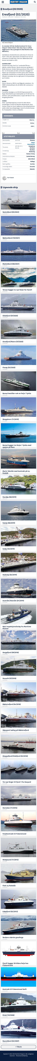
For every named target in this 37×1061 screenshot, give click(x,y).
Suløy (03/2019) (9, 549)
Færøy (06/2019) (9, 523)
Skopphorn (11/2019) (11, 419)
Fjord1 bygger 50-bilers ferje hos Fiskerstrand (15, 964)
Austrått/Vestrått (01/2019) (13, 600)
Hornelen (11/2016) (10, 808)
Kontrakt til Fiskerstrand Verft (15, 989)
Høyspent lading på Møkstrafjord (16, 730)
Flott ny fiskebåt (9, 885)
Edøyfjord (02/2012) (10, 911)
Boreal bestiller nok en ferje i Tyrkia (17, 393)
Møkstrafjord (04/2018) (12, 704)
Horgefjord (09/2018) (11, 652)
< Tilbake (18, 1047)
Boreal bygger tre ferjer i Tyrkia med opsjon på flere (17, 446)
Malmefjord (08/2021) (11, 264)
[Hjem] (19, 2)
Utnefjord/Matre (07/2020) (13, 341)
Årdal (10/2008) (8, 1015)
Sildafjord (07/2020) (10, 316)
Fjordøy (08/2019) (9, 497)
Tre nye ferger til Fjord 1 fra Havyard (17, 782)
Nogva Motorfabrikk (31, 143)
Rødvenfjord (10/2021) (11, 238)
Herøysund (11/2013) (10, 860)
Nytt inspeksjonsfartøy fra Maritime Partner (17, 627)
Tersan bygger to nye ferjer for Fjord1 (17, 290)
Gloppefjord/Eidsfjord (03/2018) (15, 756)
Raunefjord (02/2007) (11, 1041)
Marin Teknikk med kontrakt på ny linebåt (16, 472)
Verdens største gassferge (13, 937)
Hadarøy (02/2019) (10, 575)
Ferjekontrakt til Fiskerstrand (14, 834)
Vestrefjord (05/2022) (11, 212)
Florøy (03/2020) (9, 367)
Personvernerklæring (21, 1056)
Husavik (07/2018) (9, 678)
